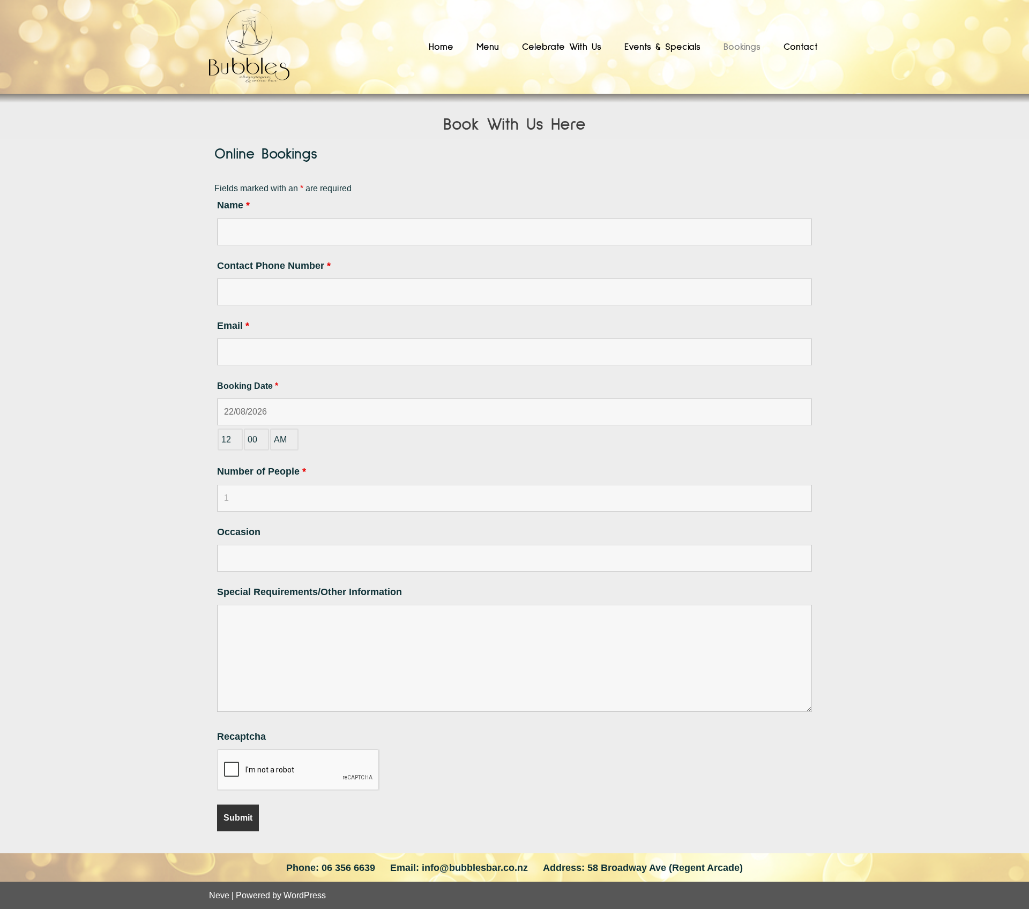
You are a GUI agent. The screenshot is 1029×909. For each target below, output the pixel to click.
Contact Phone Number (274, 265)
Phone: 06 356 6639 (330, 867)
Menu (487, 47)
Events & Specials (662, 47)
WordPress (305, 895)
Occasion (238, 532)
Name (233, 205)
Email (233, 325)
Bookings (742, 47)
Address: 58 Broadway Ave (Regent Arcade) (643, 867)
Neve (219, 895)
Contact (801, 47)
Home (441, 47)
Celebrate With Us (561, 47)
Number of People (261, 471)
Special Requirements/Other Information (309, 592)
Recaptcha (241, 736)
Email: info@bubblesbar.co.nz (459, 867)
